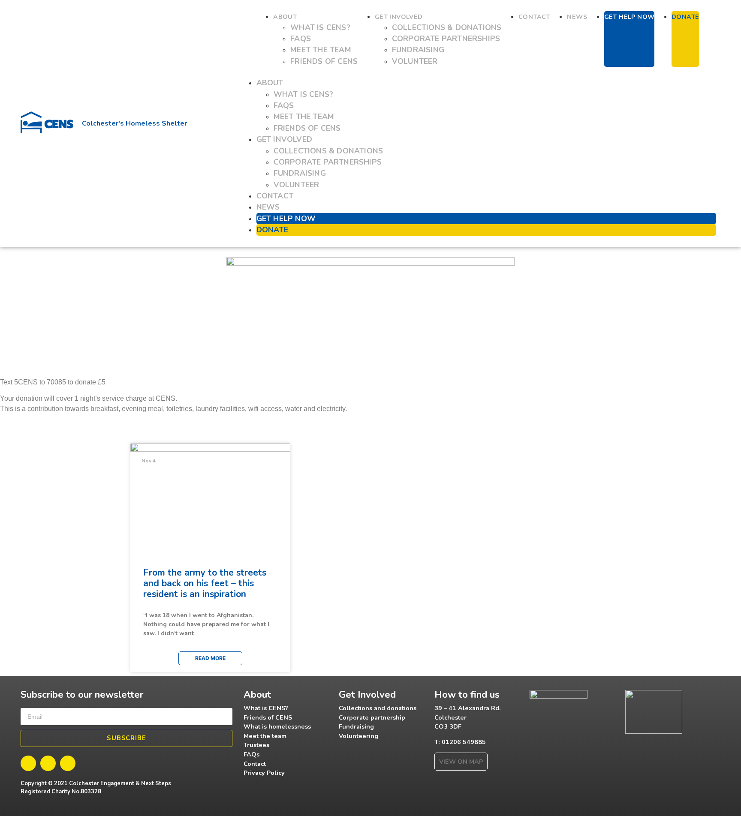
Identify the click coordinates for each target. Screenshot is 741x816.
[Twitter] (48, 763)
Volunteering (358, 736)
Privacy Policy (264, 772)
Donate (685, 16)
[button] (477, 72)
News (577, 16)
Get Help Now (629, 16)
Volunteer (415, 61)
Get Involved (399, 16)
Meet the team (320, 50)
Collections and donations (377, 708)
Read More (210, 658)
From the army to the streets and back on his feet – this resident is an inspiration (204, 583)
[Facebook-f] (28, 763)
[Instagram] (67, 763)
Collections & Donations (447, 27)
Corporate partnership (372, 717)
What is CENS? (320, 27)
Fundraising (418, 50)
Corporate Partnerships (446, 38)
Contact (534, 16)
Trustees (256, 745)
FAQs (300, 38)
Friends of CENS (324, 61)
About (285, 16)
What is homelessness (277, 726)
